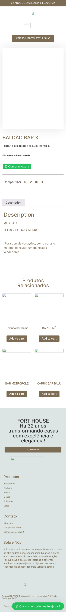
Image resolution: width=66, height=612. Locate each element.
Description (13, 202)
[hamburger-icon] (27, 25)
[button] (25, 182)
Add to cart (16, 338)
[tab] (13, 202)
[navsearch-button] (40, 25)
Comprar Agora (18, 166)
